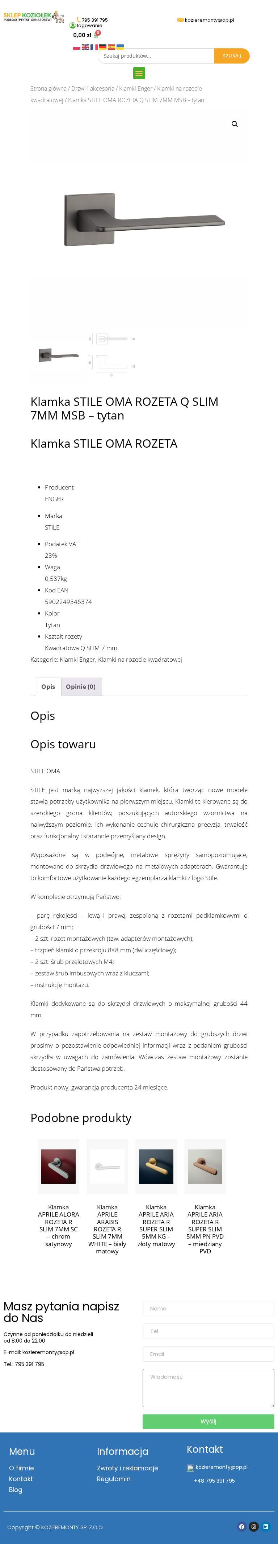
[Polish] (77, 46)
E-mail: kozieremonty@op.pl (39, 1352)
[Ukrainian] (120, 46)
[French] (94, 46)
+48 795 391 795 (214, 1480)
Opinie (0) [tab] (81, 686)
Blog (15, 1490)
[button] (139, 73)
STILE (52, 527)
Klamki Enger (135, 88)
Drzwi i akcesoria (92, 88)
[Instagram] (254, 1527)
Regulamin (114, 1479)
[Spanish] (112, 46)
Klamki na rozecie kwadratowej (140, 659)
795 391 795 (29, 1364)
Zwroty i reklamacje (127, 1468)
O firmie (21, 1468)
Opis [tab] (48, 686)
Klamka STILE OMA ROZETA (103, 443)
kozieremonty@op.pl (33, 1382)
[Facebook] (242, 1527)
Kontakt (21, 1479)
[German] (103, 46)
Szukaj (232, 55)
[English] (86, 46)
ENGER (54, 499)
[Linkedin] (266, 1527)
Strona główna (48, 88)
